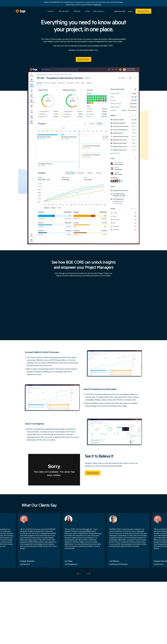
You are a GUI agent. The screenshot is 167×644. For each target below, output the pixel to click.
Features (51, 11)
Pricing (87, 11)
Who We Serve (64, 11)
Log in (130, 11)
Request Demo (143, 11)
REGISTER (97, 4)
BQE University (99, 11)
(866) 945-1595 (119, 11)
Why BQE (77, 11)
